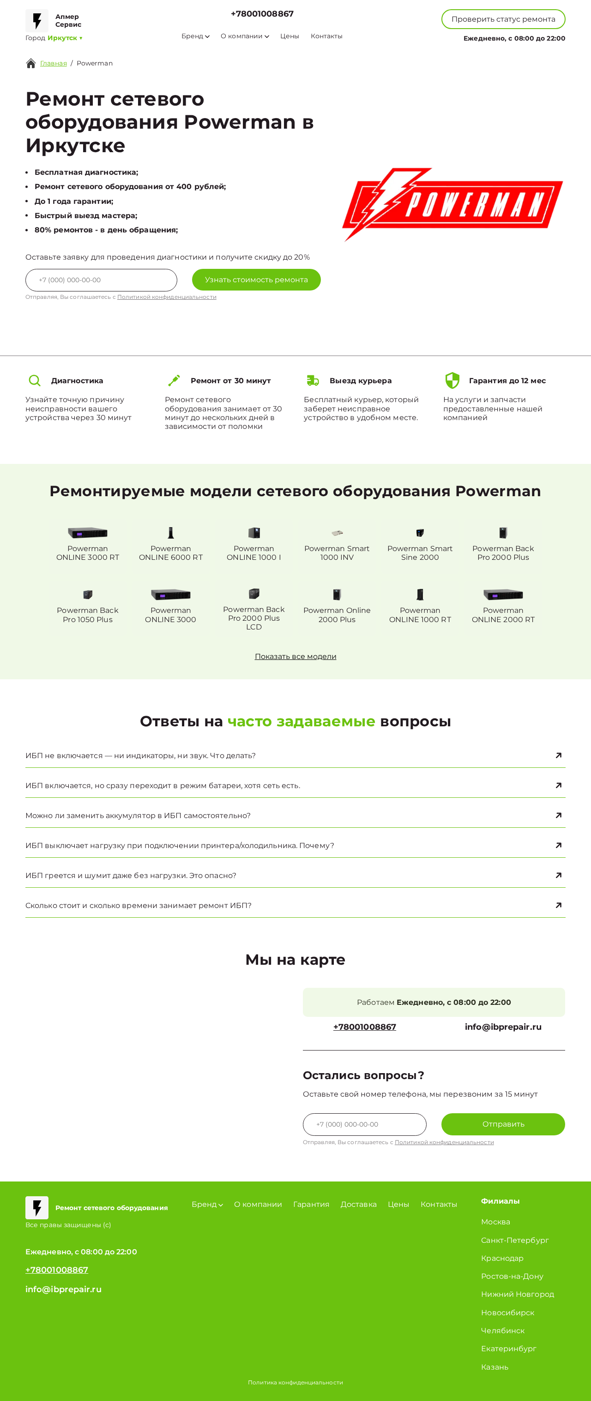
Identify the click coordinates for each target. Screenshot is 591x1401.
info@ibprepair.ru (503, 1027)
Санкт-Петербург (515, 1240)
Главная (53, 63)
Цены (289, 36)
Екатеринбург (509, 1348)
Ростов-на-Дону (512, 1276)
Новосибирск (507, 1312)
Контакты (327, 36)
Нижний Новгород (517, 1294)
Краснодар (502, 1258)
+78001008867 (262, 14)
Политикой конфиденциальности (167, 296)
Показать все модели (296, 656)
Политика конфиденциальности (295, 1382)
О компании (242, 36)
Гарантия (311, 1204)
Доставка (359, 1204)
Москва (495, 1221)
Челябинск (503, 1330)
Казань (494, 1367)
